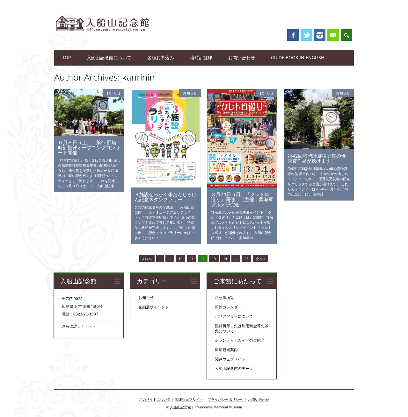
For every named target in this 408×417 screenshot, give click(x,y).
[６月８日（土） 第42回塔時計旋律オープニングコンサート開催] (89, 134)
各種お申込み (160, 57)
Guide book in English (297, 57)
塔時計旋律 (201, 57)
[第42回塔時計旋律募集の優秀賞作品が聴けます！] (319, 147)
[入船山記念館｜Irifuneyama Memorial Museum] (102, 37)
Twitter (306, 35)
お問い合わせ (241, 57)
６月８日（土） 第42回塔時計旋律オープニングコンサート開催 (89, 147)
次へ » (260, 258)
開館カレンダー (228, 307)
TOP (66, 57)
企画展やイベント (153, 307)
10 (180, 258)
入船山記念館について (109, 57)
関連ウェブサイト (230, 359)
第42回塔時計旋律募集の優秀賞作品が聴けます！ (317, 158)
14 (225, 258)
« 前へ (147, 258)
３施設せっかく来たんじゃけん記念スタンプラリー (166, 196)
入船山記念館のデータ (234, 368)
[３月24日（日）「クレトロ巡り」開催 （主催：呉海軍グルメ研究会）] (242, 185)
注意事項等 (224, 297)
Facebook (293, 35)
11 (191, 258)
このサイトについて (155, 399)
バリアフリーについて (234, 316)
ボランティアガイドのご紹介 (240, 340)
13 (214, 258)
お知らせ (113, 92)
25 (246, 258)
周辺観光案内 (226, 350)
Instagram (319, 35)
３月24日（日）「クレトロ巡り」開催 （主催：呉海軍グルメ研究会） (242, 199)
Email (333, 35)
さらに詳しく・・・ (79, 326)
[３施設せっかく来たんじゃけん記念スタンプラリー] (166, 185)
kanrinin (138, 77)
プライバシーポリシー (226, 399)
